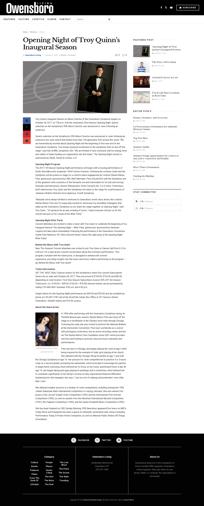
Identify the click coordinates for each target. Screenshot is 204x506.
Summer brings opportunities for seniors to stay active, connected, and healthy (156, 157)
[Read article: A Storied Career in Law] (141, 82)
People (49, 462)
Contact (65, 19)
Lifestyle (38, 19)
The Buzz (33, 32)
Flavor (52, 19)
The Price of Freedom (164, 62)
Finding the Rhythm (143, 176)
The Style (64, 476)
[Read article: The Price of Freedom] (141, 67)
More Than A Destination (146, 167)
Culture (23, 19)
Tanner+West (129, 500)
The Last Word (64, 463)
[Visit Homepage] (28, 7)
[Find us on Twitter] (166, 7)
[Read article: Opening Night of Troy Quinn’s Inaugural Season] (141, 51)
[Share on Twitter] (27, 127)
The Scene (64, 472)
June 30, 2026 (158, 66)
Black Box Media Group (92, 500)
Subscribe (189, 7)
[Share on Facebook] (27, 120)
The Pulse (64, 469)
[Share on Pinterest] (27, 134)
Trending (63, 480)
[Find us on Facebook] (161, 7)
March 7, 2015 (158, 99)
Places (49, 466)
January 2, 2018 (51, 55)
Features (9, 19)
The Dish (49, 484)
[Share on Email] (27, 140)
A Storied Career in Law (165, 77)
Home (25, 32)
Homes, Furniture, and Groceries (150, 118)
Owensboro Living (33, 55)
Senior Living (49, 471)
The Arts (49, 476)
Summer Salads (141, 147)
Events (42, 32)
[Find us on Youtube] (171, 7)
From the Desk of (34, 479)
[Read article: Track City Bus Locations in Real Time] (141, 97)
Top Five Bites (140, 138)
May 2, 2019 (157, 81)
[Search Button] (109, 19)
